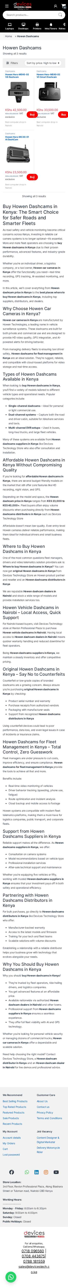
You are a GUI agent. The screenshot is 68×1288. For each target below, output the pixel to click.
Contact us (43, 1106)
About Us (42, 1101)
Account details (12, 1137)
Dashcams (10, 71)
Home (8, 36)
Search (60, 15)
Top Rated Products (14, 1106)
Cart (5, 1148)
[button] (10, 1277)
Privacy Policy (45, 1112)
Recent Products (12, 1123)
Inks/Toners (51, 28)
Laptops (9, 28)
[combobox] (29, 15)
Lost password (11, 1154)
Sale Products (11, 1118)
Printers (37, 28)
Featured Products (13, 1112)
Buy (32, 114)
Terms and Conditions (49, 1118)
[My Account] (56, 6)
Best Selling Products (15, 1101)
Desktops (23, 28)
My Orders (9, 1143)
